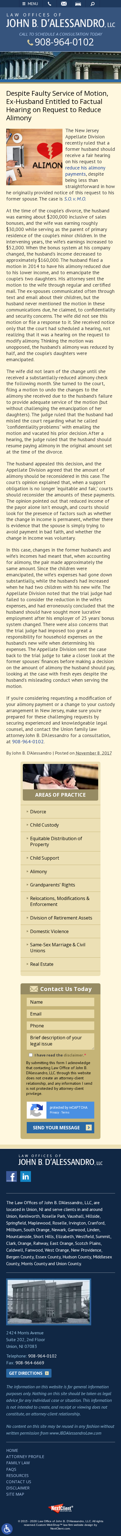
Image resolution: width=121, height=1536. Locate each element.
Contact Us (18, 1481)
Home (12, 1450)
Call (49, 3)
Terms (65, 1112)
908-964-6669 (29, 1362)
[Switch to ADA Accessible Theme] (7, 1529)
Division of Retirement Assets (61, 918)
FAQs (11, 1469)
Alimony (38, 871)
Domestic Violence (49, 931)
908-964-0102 (64, 42)
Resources (17, 1475)
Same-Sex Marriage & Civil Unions (57, 948)
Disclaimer (18, 1488)
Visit (78, 3)
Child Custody (44, 825)
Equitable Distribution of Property (56, 841)
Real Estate (41, 964)
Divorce (38, 812)
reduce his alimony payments (85, 170)
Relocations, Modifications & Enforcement (59, 901)
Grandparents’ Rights (52, 885)
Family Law (18, 1462)
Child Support (44, 858)
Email (64, 3)
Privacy (54, 1112)
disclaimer (73, 1055)
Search (93, 3)
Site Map (15, 1494)
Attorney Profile (25, 1456)
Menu (33, 3)
